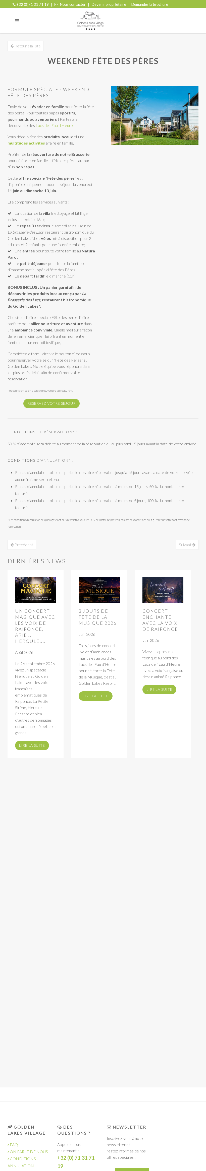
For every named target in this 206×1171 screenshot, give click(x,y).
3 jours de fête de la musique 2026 (98, 617)
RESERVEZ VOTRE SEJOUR (51, 403)
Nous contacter (73, 4)
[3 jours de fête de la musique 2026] (99, 590)
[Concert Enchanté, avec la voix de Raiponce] (162, 590)
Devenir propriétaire (108, 4)
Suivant (185, 544)
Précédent (23, 544)
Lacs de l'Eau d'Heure (55, 125)
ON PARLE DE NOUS (28, 1151)
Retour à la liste (27, 45)
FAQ (13, 1144)
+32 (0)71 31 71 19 (32, 4)
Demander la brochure (149, 4)
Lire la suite (32, 745)
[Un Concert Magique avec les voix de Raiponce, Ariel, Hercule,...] (35, 590)
